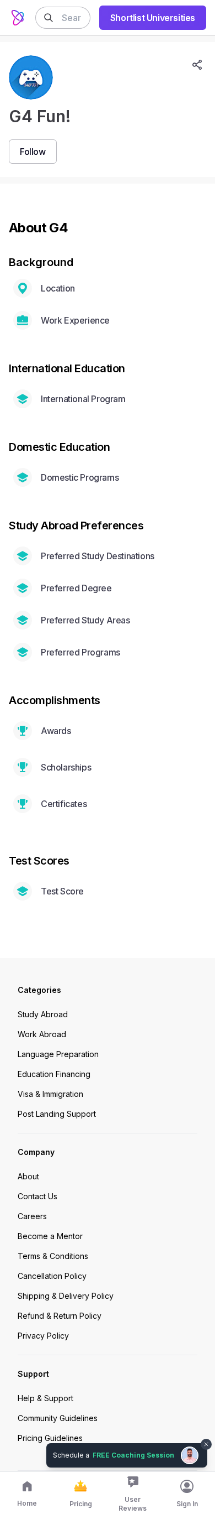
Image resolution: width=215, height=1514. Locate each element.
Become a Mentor (50, 1236)
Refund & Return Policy (59, 1315)
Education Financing (54, 1074)
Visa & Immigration (50, 1094)
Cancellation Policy (52, 1276)
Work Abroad (42, 1034)
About (28, 1176)
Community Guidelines (58, 1418)
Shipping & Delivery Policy (66, 1295)
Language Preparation (58, 1054)
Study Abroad (43, 1014)
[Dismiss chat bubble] (205, 1437)
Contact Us (37, 1196)
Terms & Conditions (53, 1256)
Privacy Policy (43, 1335)
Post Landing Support (57, 1113)
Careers (32, 1216)
